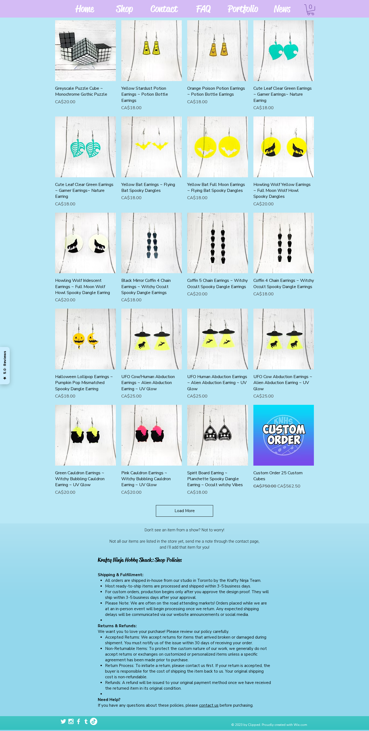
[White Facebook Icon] (78, 721)
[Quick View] (85, 50)
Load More (185, 510)
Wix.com (300, 725)
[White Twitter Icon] (63, 721)
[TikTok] (93, 721)
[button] (310, 9)
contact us (209, 705)
